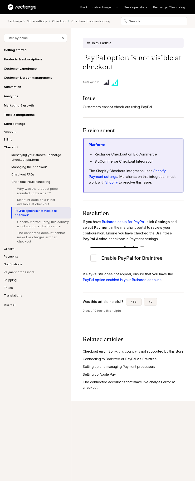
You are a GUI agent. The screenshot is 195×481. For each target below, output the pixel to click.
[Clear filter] (63, 38)
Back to (99, 7)
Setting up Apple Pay (99, 374)
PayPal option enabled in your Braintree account (122, 279)
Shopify (111, 182)
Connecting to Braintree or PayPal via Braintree (120, 359)
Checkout (59, 21)
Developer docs (135, 7)
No (150, 302)
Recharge (15, 21)
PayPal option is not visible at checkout (36, 213)
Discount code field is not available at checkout (36, 202)
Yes (134, 302)
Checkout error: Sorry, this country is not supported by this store (43, 224)
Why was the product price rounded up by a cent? (37, 191)
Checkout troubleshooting (90, 21)
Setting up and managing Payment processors (119, 366)
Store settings (37, 21)
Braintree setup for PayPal (123, 221)
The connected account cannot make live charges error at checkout (41, 237)
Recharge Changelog (169, 7)
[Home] (22, 7)
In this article (102, 43)
